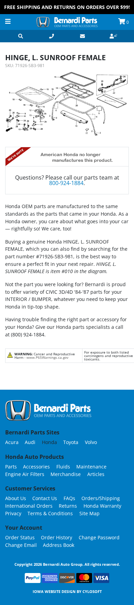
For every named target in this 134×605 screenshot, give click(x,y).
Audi (30, 442)
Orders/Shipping (100, 498)
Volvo (91, 442)
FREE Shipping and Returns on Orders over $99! (67, 7)
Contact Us (44, 498)
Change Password (99, 537)
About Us (15, 498)
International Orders (29, 506)
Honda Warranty (102, 506)
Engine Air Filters (24, 474)
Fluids (63, 466)
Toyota (70, 442)
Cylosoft (92, 591)
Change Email (21, 545)
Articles (95, 474)
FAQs (69, 498)
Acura (12, 442)
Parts (11, 466)
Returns (68, 506)
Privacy (13, 513)
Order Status (20, 537)
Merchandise (66, 474)
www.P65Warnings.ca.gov (47, 357)
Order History (56, 537)
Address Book (58, 545)
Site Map (89, 513)
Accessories (36, 466)
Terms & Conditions (50, 513)
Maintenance (91, 466)
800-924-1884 (66, 183)
